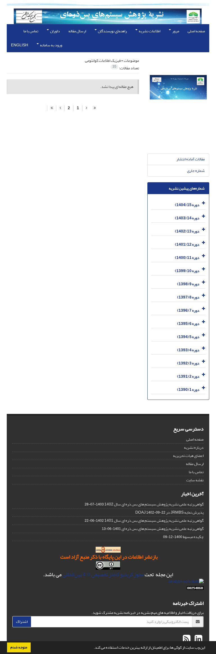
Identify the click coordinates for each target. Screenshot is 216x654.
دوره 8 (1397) (188, 297)
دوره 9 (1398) (188, 284)
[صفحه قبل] (86, 108)
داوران (55, 31)
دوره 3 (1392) (188, 363)
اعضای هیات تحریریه (188, 455)
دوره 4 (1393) (188, 350)
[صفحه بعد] (60, 108)
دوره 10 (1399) (187, 271)
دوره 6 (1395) (188, 323)
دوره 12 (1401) (187, 244)
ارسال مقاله (77, 31)
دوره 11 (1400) (187, 257)
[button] (92, 648)
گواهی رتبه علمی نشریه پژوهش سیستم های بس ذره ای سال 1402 (154, 504)
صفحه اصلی (196, 31)
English (19, 45)
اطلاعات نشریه (149, 31)
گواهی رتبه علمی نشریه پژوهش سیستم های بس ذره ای (163, 528)
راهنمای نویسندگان (112, 31)
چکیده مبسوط (193, 537)
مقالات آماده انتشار (190, 159)
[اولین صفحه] (94, 108)
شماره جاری (196, 170)
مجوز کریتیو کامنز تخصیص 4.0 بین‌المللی (103, 574)
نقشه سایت (195, 480)
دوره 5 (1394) (188, 337)
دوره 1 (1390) (188, 389)
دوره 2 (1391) (188, 376)
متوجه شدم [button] (18, 647)
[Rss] (186, 639)
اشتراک (22, 621)
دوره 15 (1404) (187, 205)
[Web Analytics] (195, 589)
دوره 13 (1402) (187, 231)
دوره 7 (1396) (188, 310)
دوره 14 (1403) (187, 218)
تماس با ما (30, 31)
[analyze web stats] (186, 583)
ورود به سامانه (50, 45)
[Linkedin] (198, 639)
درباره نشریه (194, 447)
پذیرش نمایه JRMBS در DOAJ (169, 512)
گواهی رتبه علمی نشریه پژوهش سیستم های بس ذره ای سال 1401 (154, 520)
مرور (175, 31)
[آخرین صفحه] (51, 108)
